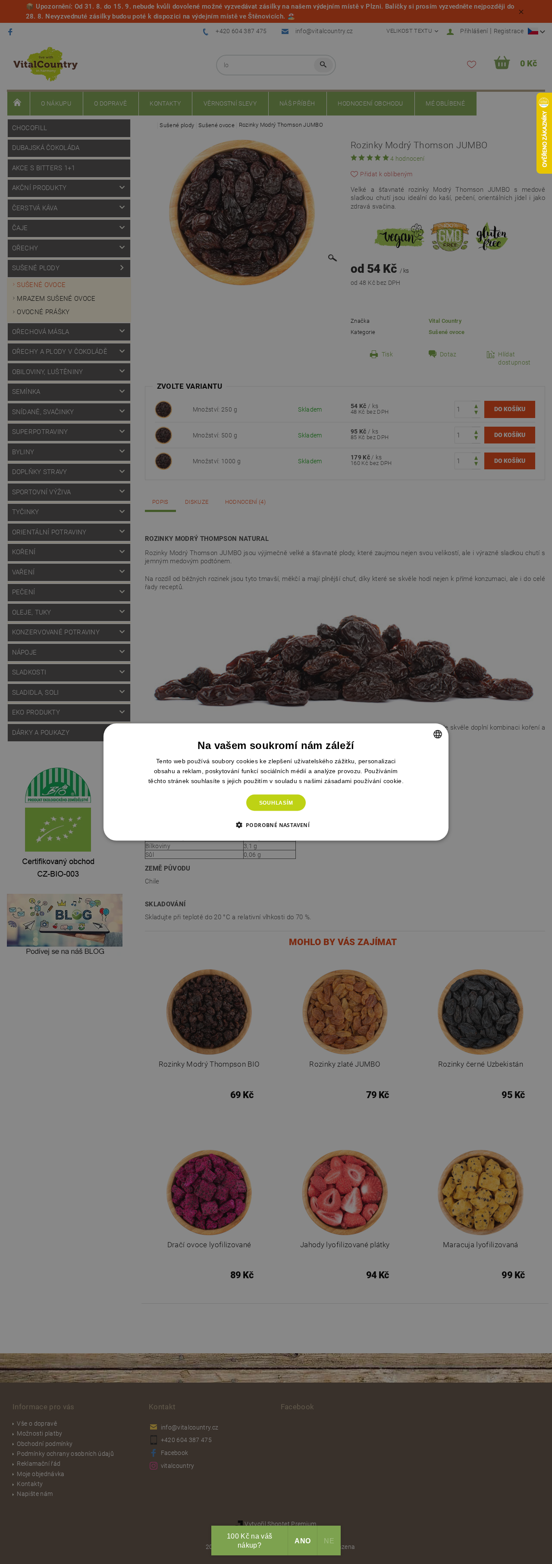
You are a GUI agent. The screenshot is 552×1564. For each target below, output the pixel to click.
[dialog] (276, 782)
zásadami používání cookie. (364, 780)
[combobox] (437, 734)
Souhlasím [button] (276, 803)
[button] (276, 825)
